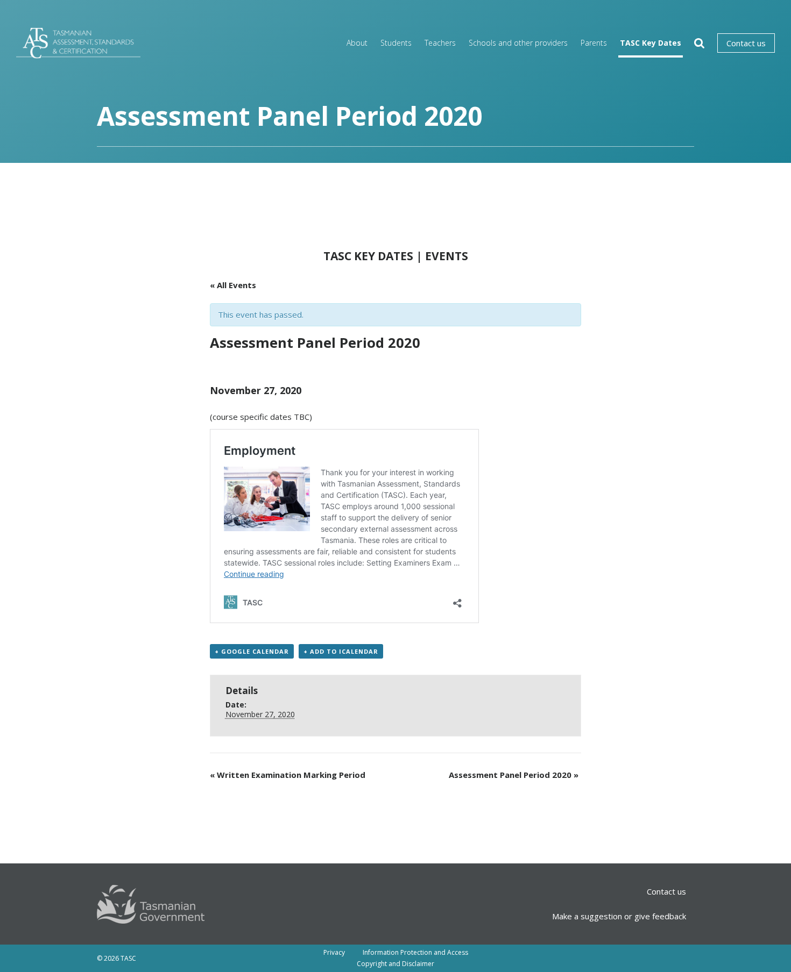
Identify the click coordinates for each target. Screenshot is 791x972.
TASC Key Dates (650, 43)
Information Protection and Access (415, 952)
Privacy (334, 952)
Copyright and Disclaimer (395, 963)
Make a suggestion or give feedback (619, 916)
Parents (594, 43)
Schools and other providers (518, 43)
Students (396, 43)
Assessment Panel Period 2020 (513, 774)
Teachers (440, 43)
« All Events (233, 285)
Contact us (746, 43)
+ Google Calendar (252, 651)
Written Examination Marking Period (287, 774)
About (357, 43)
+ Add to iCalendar (340, 651)
